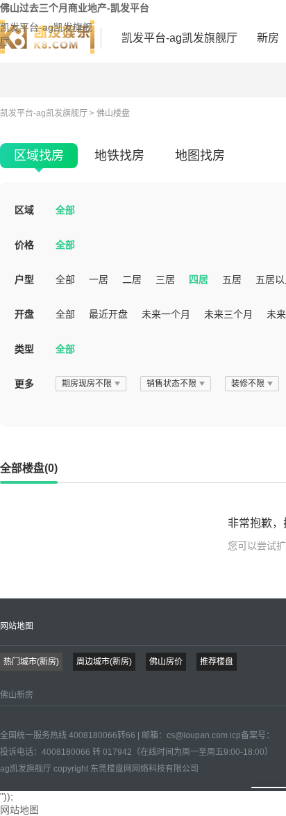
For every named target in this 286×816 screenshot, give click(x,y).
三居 (165, 279)
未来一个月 (166, 314)
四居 (198, 279)
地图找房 (200, 156)
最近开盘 (108, 314)
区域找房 (39, 156)
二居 (132, 279)
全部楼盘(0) (29, 468)
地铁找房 (119, 156)
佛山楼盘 (113, 113)
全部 (65, 209)
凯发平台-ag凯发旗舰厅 (46, 34)
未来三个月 (228, 314)
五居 (232, 279)
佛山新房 (16, 695)
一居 (98, 279)
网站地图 (16, 626)
